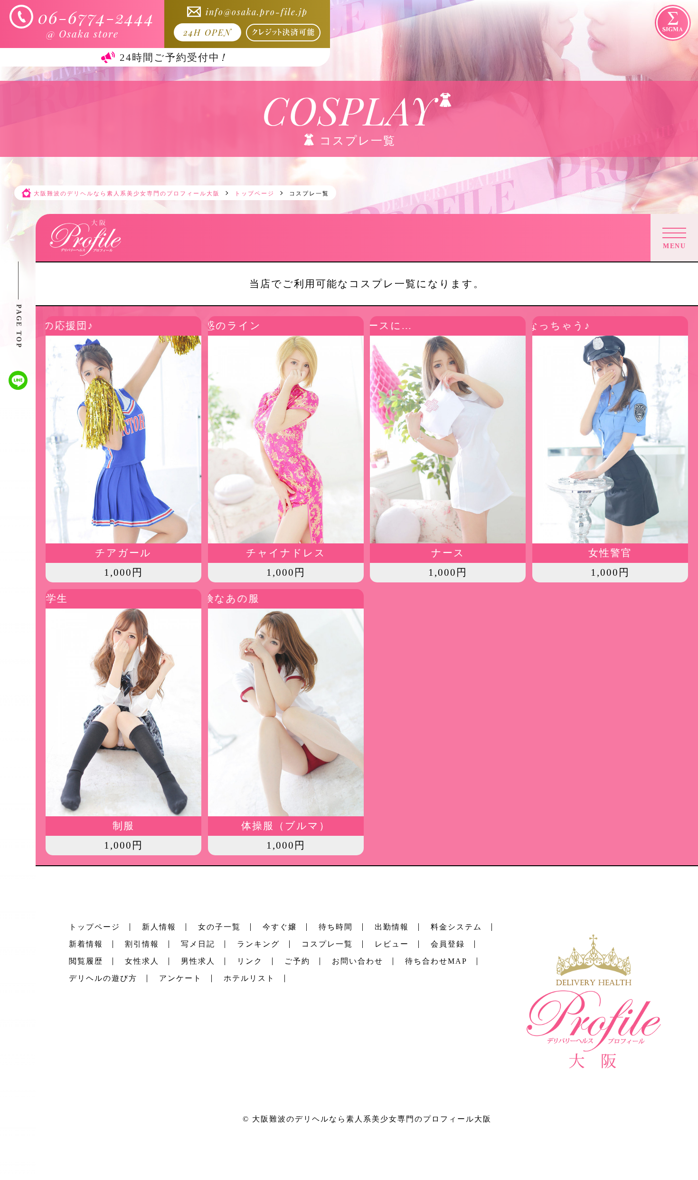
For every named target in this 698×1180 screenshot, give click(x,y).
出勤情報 (392, 927)
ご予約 (297, 961)
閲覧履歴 (86, 961)
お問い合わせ (357, 961)
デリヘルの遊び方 (103, 978)
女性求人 (142, 961)
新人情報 (159, 927)
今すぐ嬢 (280, 927)
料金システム (456, 927)
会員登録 (448, 944)
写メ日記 (198, 944)
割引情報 (142, 944)
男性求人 (198, 961)
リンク (250, 961)
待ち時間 (336, 927)
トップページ (94, 927)
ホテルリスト (249, 978)
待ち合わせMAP (436, 961)
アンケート (180, 978)
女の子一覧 (219, 927)
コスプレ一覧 (327, 944)
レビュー (392, 944)
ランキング (258, 944)
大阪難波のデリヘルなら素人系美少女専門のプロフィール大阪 (371, 1119)
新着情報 (86, 944)
